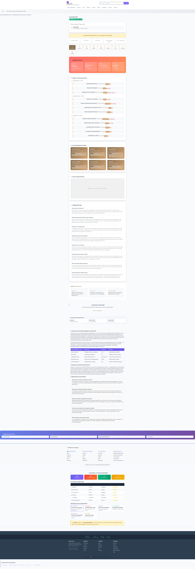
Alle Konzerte (4, 565)
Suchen (126, 3)
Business (110, 7)
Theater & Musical (36, 565)
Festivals (88, 7)
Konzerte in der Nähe (13, 565)
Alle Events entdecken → (97, 310)
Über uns (115, 7)
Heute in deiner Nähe (71, 7)
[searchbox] (111, 3)
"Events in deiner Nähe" (87, 522)
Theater (98, 7)
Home (3, 11)
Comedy (93, 7)
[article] (98, 84)
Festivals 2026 (22, 565)
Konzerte (79, 7)
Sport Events (29, 565)
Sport (84, 7)
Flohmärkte (104, 7)
